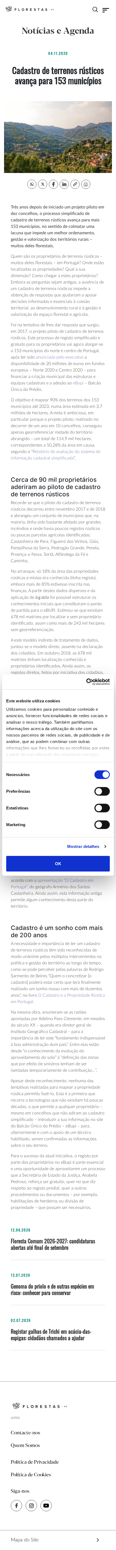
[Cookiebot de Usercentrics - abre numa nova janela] (86, 681)
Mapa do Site (25, 1540)
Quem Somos (25, 1445)
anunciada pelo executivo (60, 357)
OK (58, 863)
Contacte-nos (25, 1433)
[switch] (102, 791)
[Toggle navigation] (106, 10)
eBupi (78, 383)
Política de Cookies (31, 1475)
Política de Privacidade (35, 1462)
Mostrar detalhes (83, 846)
